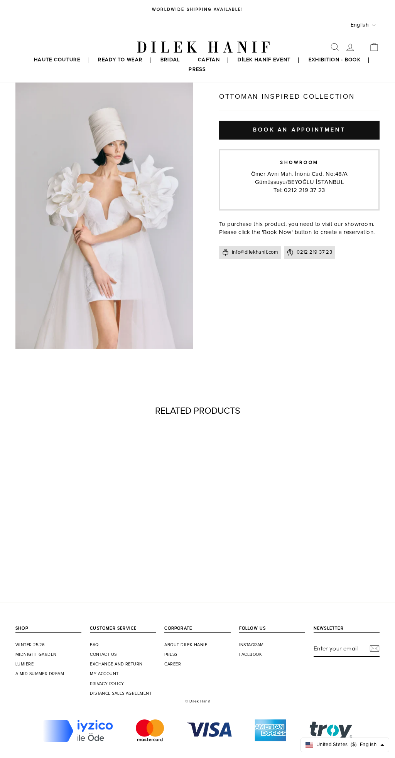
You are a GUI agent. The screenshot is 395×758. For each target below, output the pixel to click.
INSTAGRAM (251, 645)
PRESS (197, 69)
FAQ (94, 645)
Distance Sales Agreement (121, 693)
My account (104, 673)
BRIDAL (170, 59)
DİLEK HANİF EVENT (264, 59)
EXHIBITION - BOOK (335, 59)
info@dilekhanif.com (255, 252)
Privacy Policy (107, 684)
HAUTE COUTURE (57, 59)
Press (170, 654)
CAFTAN (209, 59)
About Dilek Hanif (185, 645)
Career (172, 664)
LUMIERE (24, 664)
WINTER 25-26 (30, 645)
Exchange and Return (116, 664)
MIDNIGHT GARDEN (36, 654)
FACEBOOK (250, 654)
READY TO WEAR (120, 59)
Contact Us (103, 654)
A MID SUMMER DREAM (39, 673)
